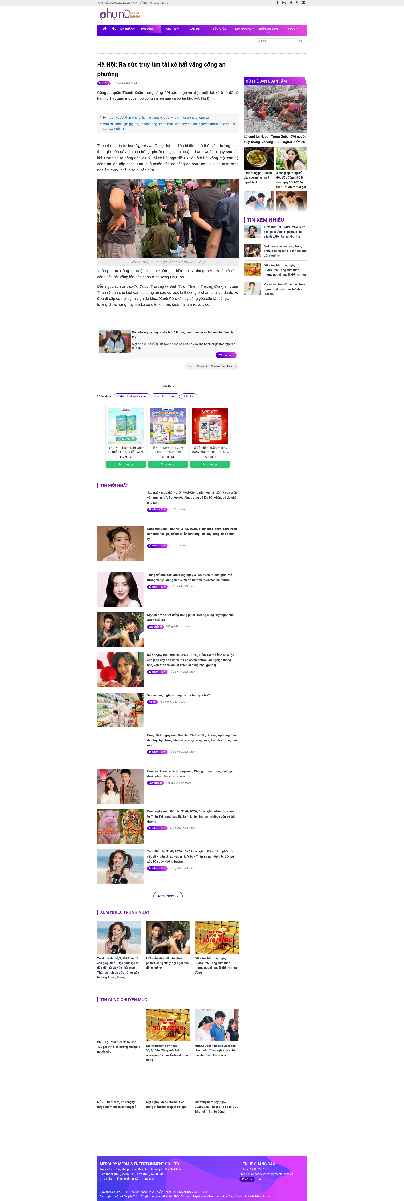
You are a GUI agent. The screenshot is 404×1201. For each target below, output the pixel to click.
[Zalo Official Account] (285, 2)
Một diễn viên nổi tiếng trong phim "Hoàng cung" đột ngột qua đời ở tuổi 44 (190, 617)
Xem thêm (227, 355)
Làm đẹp (196, 28)
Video (291, 28)
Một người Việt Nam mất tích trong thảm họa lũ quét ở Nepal (166, 1108)
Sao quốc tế (155, 626)
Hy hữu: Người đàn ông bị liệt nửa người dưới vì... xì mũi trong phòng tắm (157, 117)
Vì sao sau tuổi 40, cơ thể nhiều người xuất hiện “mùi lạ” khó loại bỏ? (284, 289)
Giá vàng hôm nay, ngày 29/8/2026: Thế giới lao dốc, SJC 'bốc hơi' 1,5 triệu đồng (216, 1106)
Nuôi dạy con (268, 28)
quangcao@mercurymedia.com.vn (270, 1174)
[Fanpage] (278, 3)
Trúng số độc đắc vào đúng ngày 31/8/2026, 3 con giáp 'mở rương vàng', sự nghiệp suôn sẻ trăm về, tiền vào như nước (189, 577)
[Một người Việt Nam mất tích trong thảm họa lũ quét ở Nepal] (168, 1085)
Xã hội (152, 701)
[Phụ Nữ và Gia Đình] (120, 15)
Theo (210, 366)
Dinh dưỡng (243, 28)
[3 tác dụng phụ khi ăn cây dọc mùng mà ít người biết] (259, 158)
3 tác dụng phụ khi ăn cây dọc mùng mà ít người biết (258, 177)
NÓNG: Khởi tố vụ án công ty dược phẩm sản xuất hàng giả (116, 1108)
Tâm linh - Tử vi (157, 509)
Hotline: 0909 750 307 (157, 2)
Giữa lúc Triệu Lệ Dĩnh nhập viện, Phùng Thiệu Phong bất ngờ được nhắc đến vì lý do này (190, 773)
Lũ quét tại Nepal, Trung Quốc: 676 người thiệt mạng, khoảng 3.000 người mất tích (275, 139)
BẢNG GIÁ (247, 1179)
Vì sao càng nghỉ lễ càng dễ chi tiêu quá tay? (178, 695)
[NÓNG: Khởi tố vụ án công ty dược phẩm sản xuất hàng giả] (119, 1085)
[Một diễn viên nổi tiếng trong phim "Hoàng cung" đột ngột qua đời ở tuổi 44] (120, 629)
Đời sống (147, 28)
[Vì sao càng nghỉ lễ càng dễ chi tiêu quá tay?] (120, 710)
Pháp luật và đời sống (133, 396)
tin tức (190, 396)
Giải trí (171, 28)
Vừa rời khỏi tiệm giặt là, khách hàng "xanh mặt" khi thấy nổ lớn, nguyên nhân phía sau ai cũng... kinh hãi (169, 126)
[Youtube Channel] (292, 3)
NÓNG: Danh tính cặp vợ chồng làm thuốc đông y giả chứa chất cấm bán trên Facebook (216, 1050)
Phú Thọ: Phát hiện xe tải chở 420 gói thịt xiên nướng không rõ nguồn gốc (118, 1046)
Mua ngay (126, 464)
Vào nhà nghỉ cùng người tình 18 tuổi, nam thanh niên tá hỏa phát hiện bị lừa (183, 334)
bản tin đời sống (166, 396)
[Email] (304, 3)
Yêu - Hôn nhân (122, 28)
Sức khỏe (219, 28)
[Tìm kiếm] (301, 40)
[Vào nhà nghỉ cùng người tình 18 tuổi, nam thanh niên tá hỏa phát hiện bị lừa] (115, 343)
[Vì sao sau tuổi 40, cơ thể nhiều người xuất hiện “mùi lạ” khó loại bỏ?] (252, 288)
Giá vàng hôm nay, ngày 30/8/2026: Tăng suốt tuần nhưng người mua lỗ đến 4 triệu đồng (216, 965)
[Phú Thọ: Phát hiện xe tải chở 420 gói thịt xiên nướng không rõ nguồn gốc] (119, 1023)
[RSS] (298, 3)
